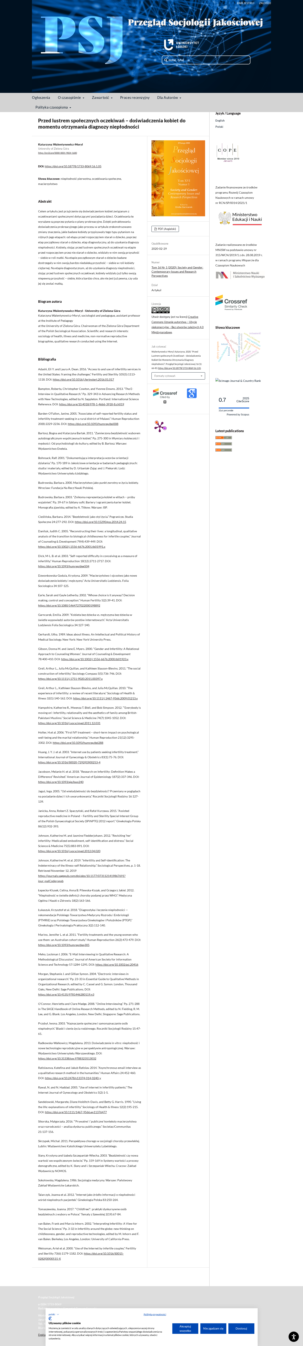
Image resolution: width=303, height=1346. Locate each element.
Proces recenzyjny (135, 97)
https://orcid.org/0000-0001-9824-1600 (57, 153)
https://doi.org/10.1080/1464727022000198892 (69, 605)
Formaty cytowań (164, 375)
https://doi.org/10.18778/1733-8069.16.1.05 (73, 166)
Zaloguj (265, 3)
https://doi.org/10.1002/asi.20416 (116, 964)
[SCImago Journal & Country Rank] (238, 380)
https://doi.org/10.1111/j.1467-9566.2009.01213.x (105, 698)
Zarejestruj (245, 3)
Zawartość (101, 97)
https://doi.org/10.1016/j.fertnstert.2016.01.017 (83, 379)
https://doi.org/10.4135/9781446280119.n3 (66, 994)
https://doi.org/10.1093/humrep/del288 (78, 742)
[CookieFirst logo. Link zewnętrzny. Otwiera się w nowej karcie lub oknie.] (50, 1318)
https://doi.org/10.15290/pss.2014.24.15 (100, 522)
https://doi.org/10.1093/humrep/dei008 (93, 424)
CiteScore (242, 400)
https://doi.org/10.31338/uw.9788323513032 (67, 1058)
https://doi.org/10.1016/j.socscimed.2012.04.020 (69, 851)
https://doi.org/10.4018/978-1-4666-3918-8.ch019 (91, 404)
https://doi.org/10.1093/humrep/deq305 (63, 945)
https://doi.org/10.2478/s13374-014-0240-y (73, 1078)
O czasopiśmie (70, 97)
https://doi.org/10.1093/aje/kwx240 (60, 782)
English (220, 120)
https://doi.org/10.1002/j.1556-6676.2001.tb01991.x (71, 546)
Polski (219, 126)
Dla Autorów (168, 97)
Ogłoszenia (41, 97)
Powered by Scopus (238, 414)
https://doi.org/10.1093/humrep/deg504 (63, 566)
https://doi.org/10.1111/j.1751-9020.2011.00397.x (70, 678)
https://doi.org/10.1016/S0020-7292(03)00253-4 (69, 762)
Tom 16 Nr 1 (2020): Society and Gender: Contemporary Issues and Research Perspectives (177, 271)
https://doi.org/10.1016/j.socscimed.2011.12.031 (69, 723)
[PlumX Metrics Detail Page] (159, 426)
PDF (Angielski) (166, 229)
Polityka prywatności (155, 1314)
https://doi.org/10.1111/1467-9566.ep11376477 (76, 1112)
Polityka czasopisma (52, 107)
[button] (54, 1314)
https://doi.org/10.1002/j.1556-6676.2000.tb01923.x (94, 659)
